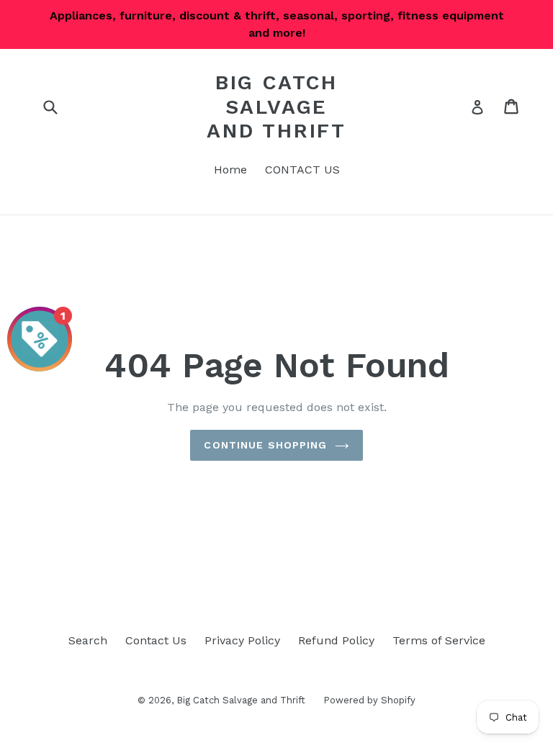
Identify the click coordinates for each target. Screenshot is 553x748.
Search (87, 640)
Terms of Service (438, 640)
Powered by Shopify (369, 700)
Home (230, 169)
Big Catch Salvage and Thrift (276, 107)
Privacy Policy (242, 640)
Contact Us (155, 640)
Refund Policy (336, 640)
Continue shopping (265, 445)
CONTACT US (302, 169)
